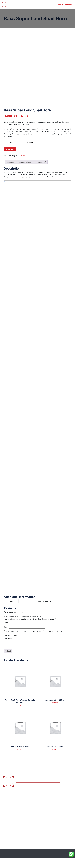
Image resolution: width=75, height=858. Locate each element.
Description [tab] (11, 162)
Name (6, 623)
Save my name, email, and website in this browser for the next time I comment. (35, 631)
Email (6, 627)
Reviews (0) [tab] (41, 162)
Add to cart (10, 149)
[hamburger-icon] (28, 4)
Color (11, 142)
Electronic (21, 156)
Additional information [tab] (26, 162)
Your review (9, 638)
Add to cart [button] (20, 706)
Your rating (8, 635)
